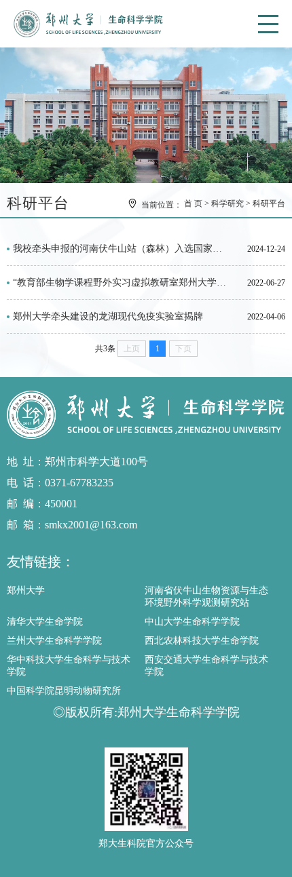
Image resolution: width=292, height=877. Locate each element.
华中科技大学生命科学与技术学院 (68, 666)
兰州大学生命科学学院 (54, 641)
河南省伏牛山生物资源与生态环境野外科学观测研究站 (206, 596)
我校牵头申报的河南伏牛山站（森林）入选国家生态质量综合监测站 (121, 248)
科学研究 (227, 203)
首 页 (193, 203)
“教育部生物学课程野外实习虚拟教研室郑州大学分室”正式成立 (121, 282)
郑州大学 (26, 590)
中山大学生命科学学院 (192, 622)
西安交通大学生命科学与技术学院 (206, 666)
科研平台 (269, 203)
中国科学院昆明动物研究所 (64, 691)
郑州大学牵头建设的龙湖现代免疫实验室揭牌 (108, 316)
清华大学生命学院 (45, 622)
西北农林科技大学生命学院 (202, 641)
